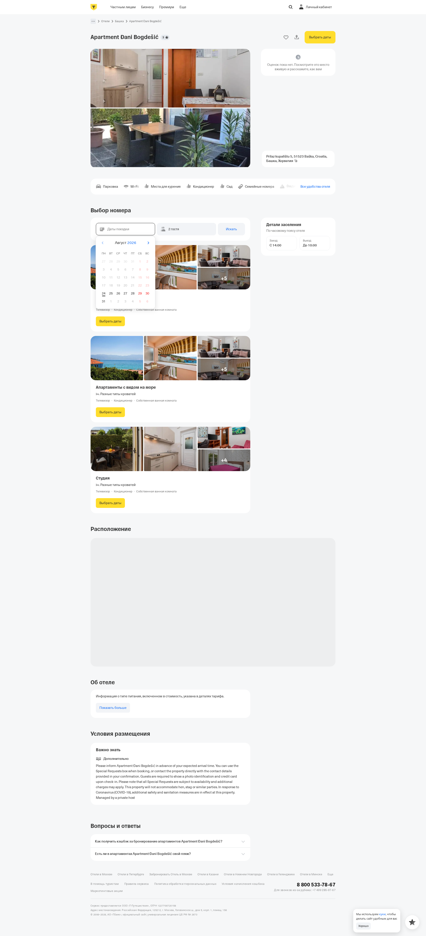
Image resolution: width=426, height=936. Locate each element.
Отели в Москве (101, 874)
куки (382, 914)
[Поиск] (291, 7)
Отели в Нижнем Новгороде (243, 874)
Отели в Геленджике (281, 874)
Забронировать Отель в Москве (170, 874)
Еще (330, 874)
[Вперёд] (148, 243)
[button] (93, 21)
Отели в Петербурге (131, 874)
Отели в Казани (208, 874)
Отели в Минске (311, 874)
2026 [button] (131, 243)
